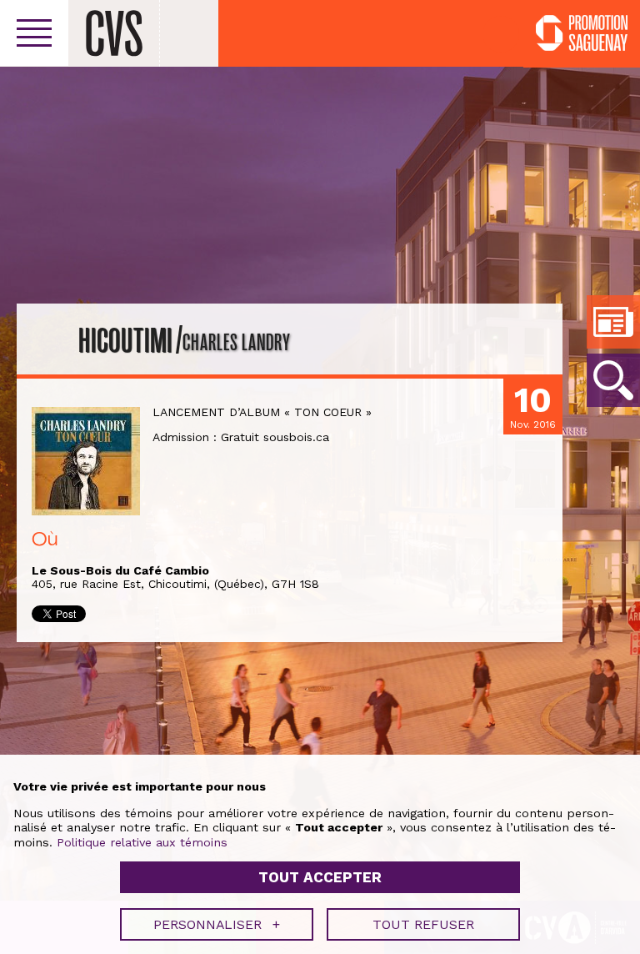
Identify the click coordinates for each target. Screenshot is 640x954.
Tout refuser (423, 924)
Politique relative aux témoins (142, 842)
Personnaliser (216, 924)
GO (613, 380)
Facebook (500, 34)
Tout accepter (320, 877)
